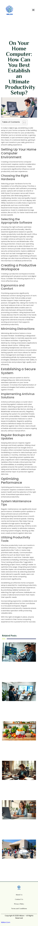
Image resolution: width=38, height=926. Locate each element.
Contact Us (19, 899)
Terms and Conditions (19, 908)
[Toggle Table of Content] (23, 122)
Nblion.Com (5, 922)
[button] (33, 10)
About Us (19, 895)
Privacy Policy (19, 904)
